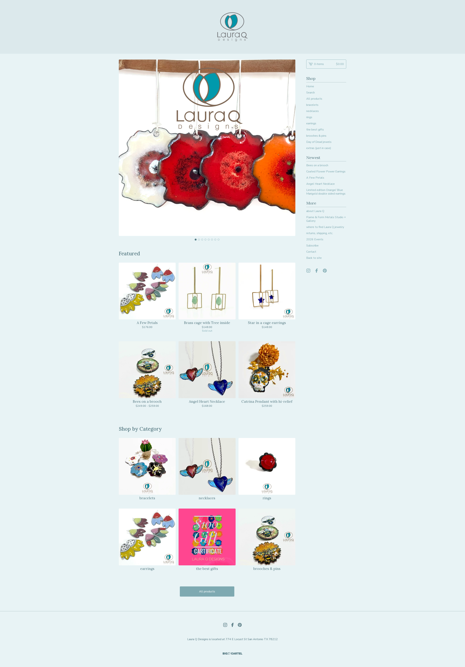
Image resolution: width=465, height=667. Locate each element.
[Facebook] (316, 270)
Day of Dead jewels (318, 142)
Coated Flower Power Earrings (325, 172)
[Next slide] (290, 148)
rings (309, 117)
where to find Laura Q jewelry (325, 227)
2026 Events (314, 239)
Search (310, 93)
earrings (311, 123)
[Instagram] (308, 270)
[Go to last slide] (124, 148)
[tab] (196, 240)
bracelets (312, 105)
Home (310, 86)
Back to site (314, 258)
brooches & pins (316, 136)
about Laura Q (315, 211)
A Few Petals (315, 178)
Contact (311, 252)
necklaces (312, 111)
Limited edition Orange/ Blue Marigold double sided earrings (325, 192)
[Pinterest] (325, 270)
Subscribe (312, 246)
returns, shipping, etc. (319, 233)
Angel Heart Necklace (320, 184)
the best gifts (315, 130)
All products (207, 591)
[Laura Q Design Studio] (232, 27)
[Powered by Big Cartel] (232, 653)
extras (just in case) (318, 148)
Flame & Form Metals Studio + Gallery (326, 219)
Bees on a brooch (317, 165)
